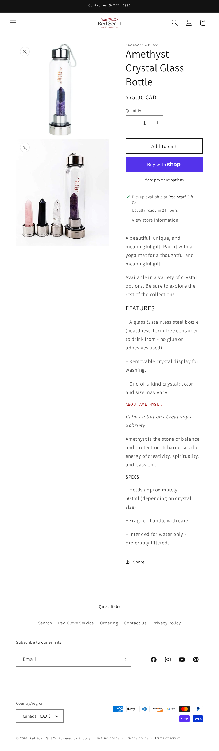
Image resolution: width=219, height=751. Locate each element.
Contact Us (135, 623)
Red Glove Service (76, 623)
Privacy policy (137, 738)
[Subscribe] (124, 659)
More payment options (164, 179)
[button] (13, 23)
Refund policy (108, 738)
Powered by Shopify (74, 738)
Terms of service (168, 738)
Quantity (133, 110)
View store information (155, 220)
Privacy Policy (166, 623)
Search (45, 623)
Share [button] (138, 562)
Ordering (109, 623)
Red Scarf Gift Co (43, 738)
